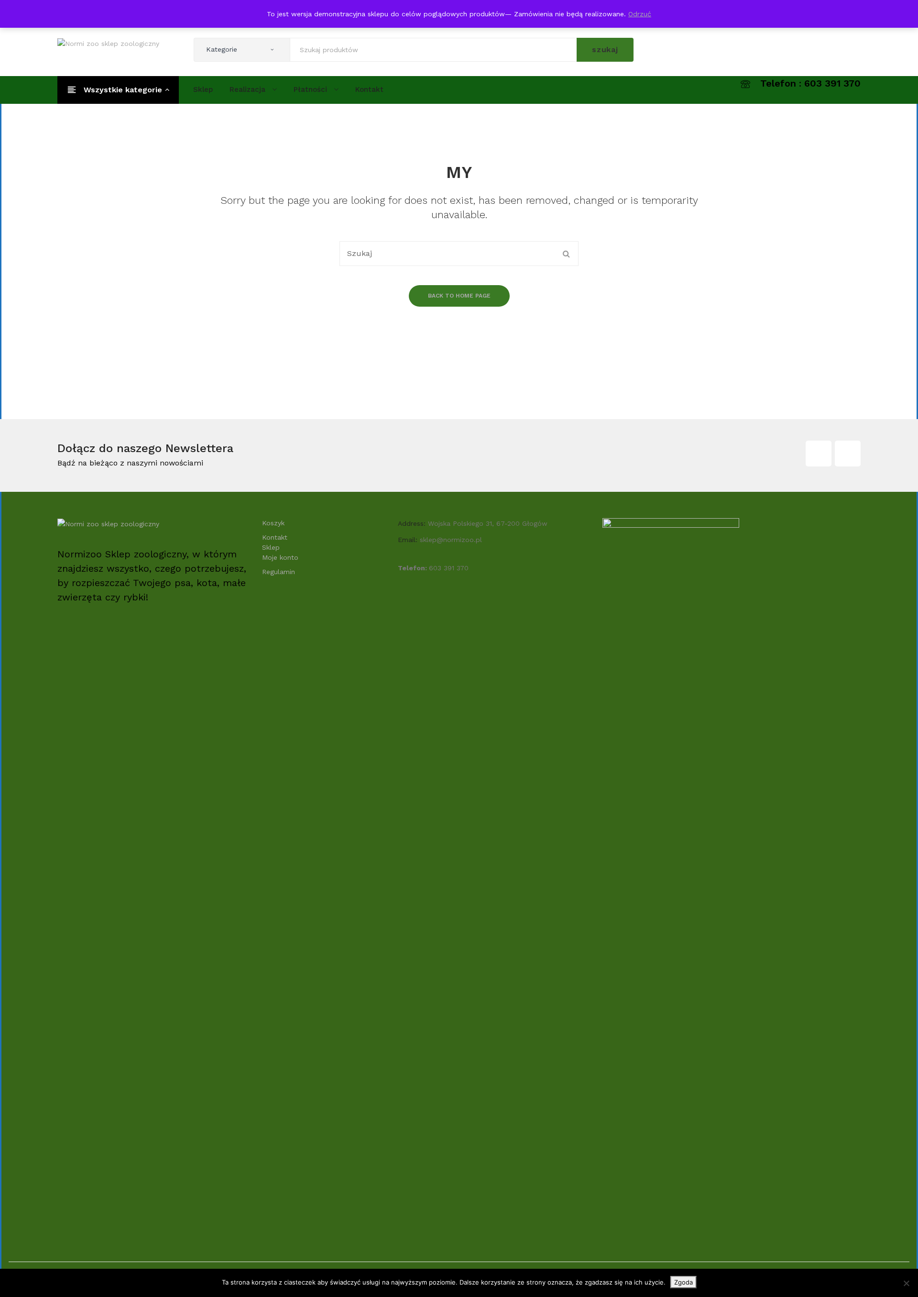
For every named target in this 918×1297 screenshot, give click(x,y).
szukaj (605, 49)
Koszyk (273, 523)
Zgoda (683, 1282)
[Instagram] (848, 453)
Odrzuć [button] (639, 14)
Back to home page (459, 295)
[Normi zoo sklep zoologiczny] (108, 43)
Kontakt (274, 537)
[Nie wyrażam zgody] (906, 1283)
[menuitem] (203, 89)
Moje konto (280, 557)
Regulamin (278, 572)
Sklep (271, 547)
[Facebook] (818, 453)
